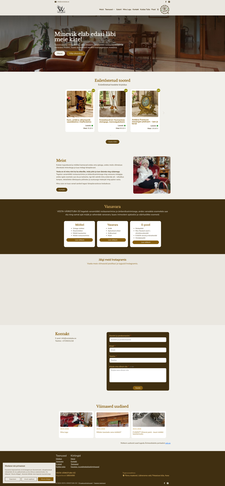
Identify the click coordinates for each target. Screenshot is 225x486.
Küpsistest (12, 479)
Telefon (113, 356)
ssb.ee (168, 443)
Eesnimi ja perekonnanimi (120, 336)
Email (112, 346)
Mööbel (59, 459)
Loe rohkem (79, 240)
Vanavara (59, 461)
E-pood (59, 464)
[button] (110, 135)
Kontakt (136, 9)
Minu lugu (127, 9)
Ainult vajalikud (29, 479)
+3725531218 (68, 341)
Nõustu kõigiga (45, 479)
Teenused (109, 9)
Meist (101, 9)
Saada (137, 388)
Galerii (119, 9)
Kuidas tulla (145, 9)
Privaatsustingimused (85, 483)
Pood (153, 9)
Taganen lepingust (100, 483)
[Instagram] (169, 1)
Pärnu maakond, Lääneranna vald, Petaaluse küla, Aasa (146, 475)
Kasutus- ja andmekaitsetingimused (85, 467)
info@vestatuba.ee (61, 2)
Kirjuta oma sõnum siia (121, 366)
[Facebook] (166, 1)
